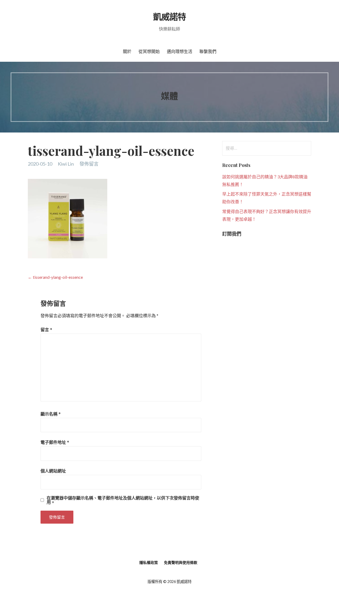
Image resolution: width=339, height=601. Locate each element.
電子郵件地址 (55, 442)
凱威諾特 (169, 16)
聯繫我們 (207, 51)
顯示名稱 (51, 414)
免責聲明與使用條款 (180, 562)
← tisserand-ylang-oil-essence (55, 277)
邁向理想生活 (179, 51)
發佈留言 (89, 164)
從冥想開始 (149, 51)
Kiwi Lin (66, 164)
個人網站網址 (53, 471)
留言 (46, 329)
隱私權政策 (148, 562)
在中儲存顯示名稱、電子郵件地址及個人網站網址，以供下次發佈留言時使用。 (123, 500)
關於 (127, 51)
